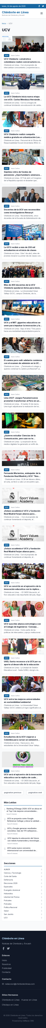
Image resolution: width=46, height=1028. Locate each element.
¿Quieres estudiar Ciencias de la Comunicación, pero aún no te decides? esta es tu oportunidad (20, 437)
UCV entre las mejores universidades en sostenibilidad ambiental (22, 700)
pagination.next (35, 792)
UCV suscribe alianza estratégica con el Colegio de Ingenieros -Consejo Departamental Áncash (22, 625)
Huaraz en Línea (29, 1000)
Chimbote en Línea (10, 1000)
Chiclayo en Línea (10, 1005)
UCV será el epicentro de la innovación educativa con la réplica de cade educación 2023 (23, 776)
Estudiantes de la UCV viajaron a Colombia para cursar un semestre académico (21, 738)
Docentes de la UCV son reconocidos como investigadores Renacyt (22, 211)
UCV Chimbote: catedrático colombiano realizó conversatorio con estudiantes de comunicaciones (22, 60)
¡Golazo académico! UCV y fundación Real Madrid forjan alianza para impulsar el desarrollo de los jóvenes (22, 512)
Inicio (4, 23)
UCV (6, 55)
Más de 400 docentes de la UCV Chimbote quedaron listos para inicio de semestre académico (22, 286)
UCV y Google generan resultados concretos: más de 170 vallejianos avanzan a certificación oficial (22, 829)
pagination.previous (12, 792)
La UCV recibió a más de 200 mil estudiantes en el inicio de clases (20, 248)
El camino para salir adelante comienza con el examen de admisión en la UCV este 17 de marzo (23, 362)
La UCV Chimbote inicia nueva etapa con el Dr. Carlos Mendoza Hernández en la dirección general (22, 98)
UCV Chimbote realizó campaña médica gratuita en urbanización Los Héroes (22, 136)
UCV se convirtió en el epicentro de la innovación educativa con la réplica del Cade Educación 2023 (22, 588)
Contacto (6, 972)
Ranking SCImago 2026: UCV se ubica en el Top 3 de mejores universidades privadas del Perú (24, 810)
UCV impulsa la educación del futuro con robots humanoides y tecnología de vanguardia (24, 839)
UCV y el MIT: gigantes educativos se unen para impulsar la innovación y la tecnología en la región (22, 324)
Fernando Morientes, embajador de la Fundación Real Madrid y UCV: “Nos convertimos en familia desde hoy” (22, 475)
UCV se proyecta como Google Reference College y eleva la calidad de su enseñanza (24, 819)
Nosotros (6, 964)
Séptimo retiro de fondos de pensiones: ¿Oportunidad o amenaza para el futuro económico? (22, 173)
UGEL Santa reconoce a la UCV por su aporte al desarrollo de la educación (22, 663)
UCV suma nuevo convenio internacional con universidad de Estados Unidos (21, 849)
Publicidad (6, 968)
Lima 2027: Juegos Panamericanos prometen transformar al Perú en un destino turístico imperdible (21, 399)
